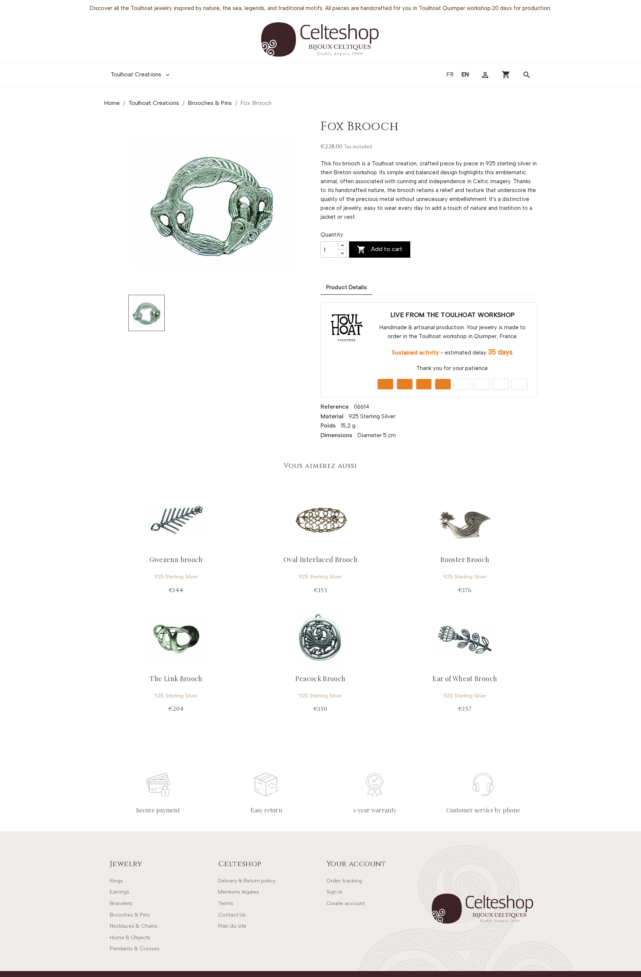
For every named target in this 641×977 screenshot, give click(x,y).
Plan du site (232, 926)
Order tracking (344, 881)
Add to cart (379, 249)
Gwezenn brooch (176, 559)
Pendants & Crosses (135, 948)
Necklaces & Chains (134, 926)
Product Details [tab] (346, 287)
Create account (345, 903)
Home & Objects (130, 937)
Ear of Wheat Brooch (465, 678)
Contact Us (232, 915)
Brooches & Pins (130, 915)
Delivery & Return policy (247, 881)
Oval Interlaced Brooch (320, 559)
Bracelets (121, 903)
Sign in (334, 892)
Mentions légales (238, 892)
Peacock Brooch (320, 678)
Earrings (119, 892)
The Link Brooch (175, 678)
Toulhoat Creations (141, 74)
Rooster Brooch (464, 559)
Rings (116, 881)
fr (450, 74)
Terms (225, 903)
